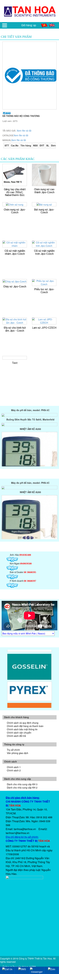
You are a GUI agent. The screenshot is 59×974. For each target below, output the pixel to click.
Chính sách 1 (14, 767)
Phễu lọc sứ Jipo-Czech (44, 291)
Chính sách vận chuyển (19, 732)
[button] (5, 25)
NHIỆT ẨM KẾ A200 (30, 425)
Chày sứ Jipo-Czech (14, 286)
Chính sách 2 (14, 770)
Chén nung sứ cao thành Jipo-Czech (44, 191)
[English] (52, 25)
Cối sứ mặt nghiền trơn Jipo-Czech (44, 252)
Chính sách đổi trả (16, 735)
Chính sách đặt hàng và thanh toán (25, 726)
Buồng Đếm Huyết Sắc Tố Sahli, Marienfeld (30, 415)
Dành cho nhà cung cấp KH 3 (22, 784)
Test (15, 362)
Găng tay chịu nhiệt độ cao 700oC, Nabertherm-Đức (15, 192)
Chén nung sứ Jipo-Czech (15, 211)
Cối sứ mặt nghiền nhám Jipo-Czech (15, 252)
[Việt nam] (44, 25)
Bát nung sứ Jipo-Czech (44, 211)
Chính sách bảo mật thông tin (22, 729)
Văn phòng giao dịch (17, 753)
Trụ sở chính (13, 749)
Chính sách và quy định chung (22, 722)
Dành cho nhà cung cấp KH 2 (22, 787)
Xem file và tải (24, 130)
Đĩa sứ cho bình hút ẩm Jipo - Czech (15, 329)
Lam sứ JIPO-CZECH (44, 327)
